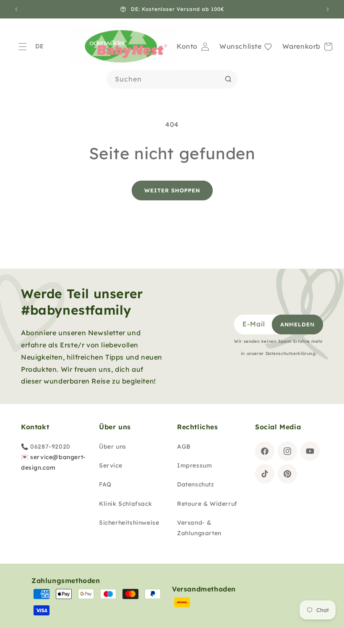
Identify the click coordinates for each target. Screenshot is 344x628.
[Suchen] (228, 79)
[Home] (122, 47)
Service (110, 465)
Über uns (112, 446)
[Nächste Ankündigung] (327, 9)
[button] (22, 46)
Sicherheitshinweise (129, 522)
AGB (184, 446)
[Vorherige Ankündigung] (16, 9)
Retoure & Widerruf (207, 503)
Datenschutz (195, 484)
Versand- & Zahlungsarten (199, 528)
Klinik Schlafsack (125, 503)
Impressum (194, 465)
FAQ (105, 484)
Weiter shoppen (172, 190)
